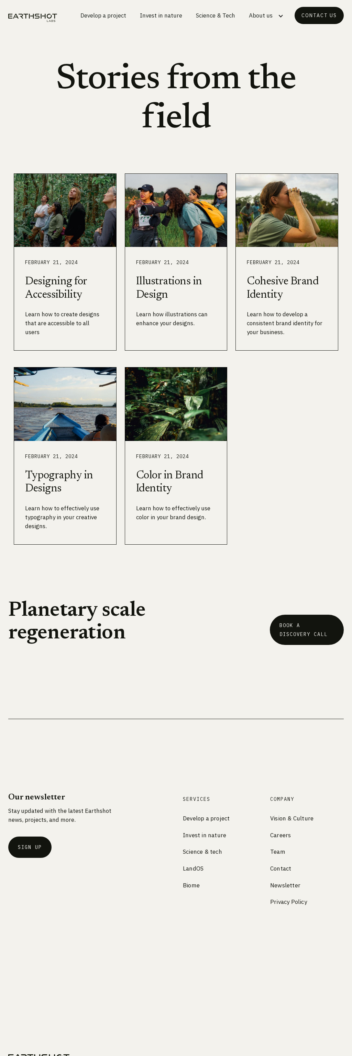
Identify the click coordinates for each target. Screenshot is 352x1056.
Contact (280, 868)
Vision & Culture (292, 818)
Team (277, 851)
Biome (191, 885)
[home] (32, 18)
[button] (266, 17)
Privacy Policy (288, 902)
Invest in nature (161, 15)
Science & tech (202, 851)
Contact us (319, 15)
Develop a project (103, 15)
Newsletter (285, 885)
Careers (280, 835)
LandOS (193, 868)
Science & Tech (215, 15)
